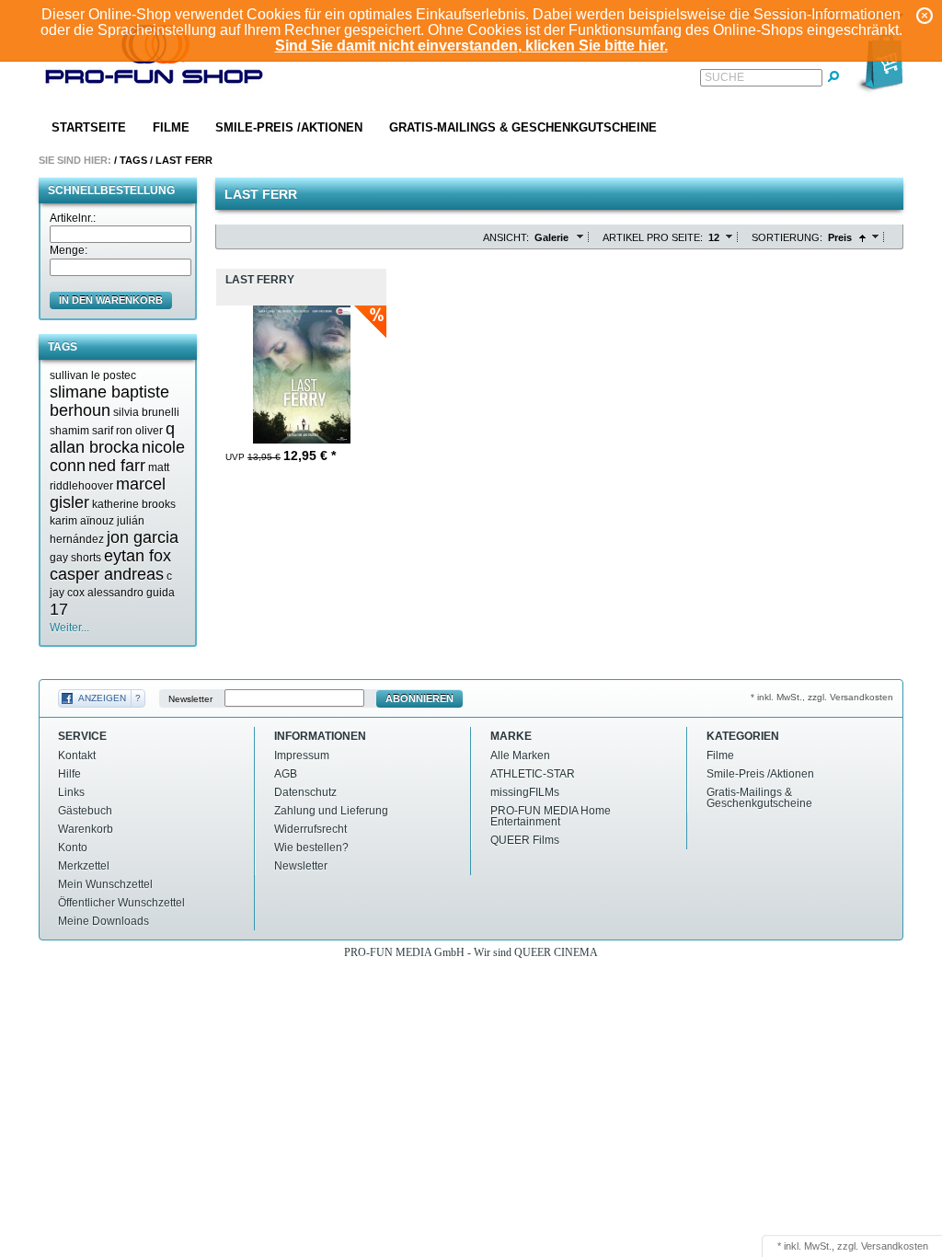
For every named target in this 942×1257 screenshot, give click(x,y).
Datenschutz (305, 792)
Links (71, 792)
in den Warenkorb (111, 300)
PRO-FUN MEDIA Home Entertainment (550, 816)
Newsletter (190, 699)
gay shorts (75, 557)
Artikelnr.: (73, 218)
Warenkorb (85, 829)
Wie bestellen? (311, 847)
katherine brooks (134, 504)
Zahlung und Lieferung (331, 810)
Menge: (68, 250)
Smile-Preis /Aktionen (288, 127)
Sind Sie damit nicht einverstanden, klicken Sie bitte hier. (471, 45)
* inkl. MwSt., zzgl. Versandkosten (822, 697)
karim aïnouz (82, 520)
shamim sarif (81, 430)
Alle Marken (520, 755)
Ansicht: (506, 237)
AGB (285, 773)
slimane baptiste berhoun (109, 401)
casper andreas (107, 574)
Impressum (301, 755)
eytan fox (137, 556)
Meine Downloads (103, 921)
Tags (133, 160)
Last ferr (184, 160)
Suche (724, 77)
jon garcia (142, 537)
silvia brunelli (146, 412)
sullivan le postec (93, 375)
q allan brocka (112, 438)
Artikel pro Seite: (653, 237)
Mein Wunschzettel (105, 884)
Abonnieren (419, 698)
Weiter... (69, 627)
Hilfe (69, 773)
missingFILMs (524, 792)
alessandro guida (131, 592)
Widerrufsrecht (310, 829)
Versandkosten (894, 1245)
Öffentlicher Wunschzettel (121, 902)
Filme (171, 127)
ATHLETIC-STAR (532, 773)
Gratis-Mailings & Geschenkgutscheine (523, 127)
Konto (72, 847)
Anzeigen (102, 698)
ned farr (116, 465)
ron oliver (139, 430)
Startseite (89, 127)
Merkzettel (83, 865)
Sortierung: (787, 237)
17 (59, 609)
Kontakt (77, 755)
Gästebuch (85, 810)
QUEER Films (524, 840)
